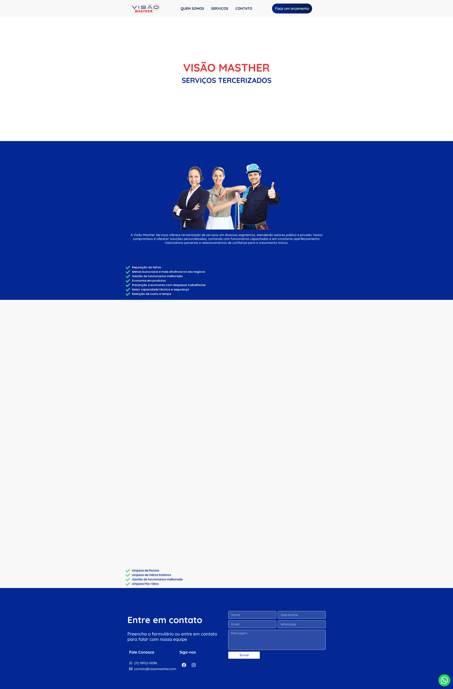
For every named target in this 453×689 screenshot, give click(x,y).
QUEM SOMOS (192, 8)
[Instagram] (193, 665)
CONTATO (243, 8)
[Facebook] (183, 665)
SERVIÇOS (219, 8)
